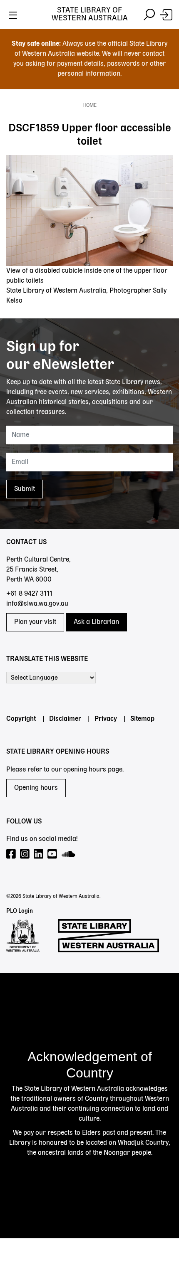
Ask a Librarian (96, 622)
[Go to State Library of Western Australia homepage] (108, 935)
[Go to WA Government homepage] (23, 935)
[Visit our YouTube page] (52, 854)
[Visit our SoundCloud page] (69, 854)
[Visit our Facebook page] (11, 854)
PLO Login (19, 911)
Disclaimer (65, 719)
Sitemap (142, 719)
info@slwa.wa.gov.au (37, 604)
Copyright (21, 719)
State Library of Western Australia (90, 14)
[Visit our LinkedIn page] (39, 854)
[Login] (166, 15)
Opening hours (36, 788)
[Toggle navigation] (13, 15)
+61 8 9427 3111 (29, 594)
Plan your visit (35, 622)
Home (89, 106)
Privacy (105, 719)
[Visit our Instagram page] (25, 854)
